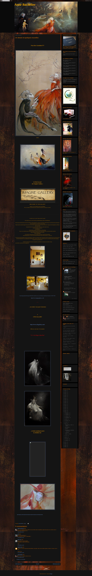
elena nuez (19, 539)
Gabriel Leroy (20, 547)
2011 (65, 442)
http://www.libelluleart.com (69, 261)
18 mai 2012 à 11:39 (21, 545)
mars (66, 437)
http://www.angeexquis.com (68, 263)
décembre (67, 413)
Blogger (51, 573)
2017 (65, 404)
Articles (66, 368)
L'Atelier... (67, 432)
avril (66, 435)
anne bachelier (20, 554)
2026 (65, 390)
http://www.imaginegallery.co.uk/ (37, 298)
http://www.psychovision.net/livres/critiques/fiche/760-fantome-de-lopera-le (69, 226)
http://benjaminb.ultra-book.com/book (68, 304)
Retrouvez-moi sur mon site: (70, 288)
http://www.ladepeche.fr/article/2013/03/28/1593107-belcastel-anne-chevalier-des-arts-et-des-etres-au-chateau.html (69, 215)
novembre (67, 414)
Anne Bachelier (25, 4)
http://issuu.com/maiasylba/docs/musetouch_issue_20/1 (69, 223)
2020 (65, 399)
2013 (65, 410)
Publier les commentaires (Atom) (40, 567)
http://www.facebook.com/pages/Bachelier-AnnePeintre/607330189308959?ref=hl (69, 81)
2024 (65, 393)
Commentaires (67, 369)
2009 (65, 445)
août (66, 419)
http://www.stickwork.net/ (68, 309)
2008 (65, 446)
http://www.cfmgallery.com (68, 256)
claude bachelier (67, 268)
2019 (65, 401)
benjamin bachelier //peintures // (68, 277)
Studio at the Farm (21, 528)
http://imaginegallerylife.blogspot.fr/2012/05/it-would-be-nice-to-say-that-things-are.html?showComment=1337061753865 (37, 295)
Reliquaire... (68, 427)
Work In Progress (71, 292)
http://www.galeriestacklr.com (69, 252)
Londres (66, 428)
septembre (67, 417)
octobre (67, 416)
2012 (65, 411)
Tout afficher (74, 298)
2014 (65, 408)
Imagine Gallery (67, 291)
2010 (65, 443)
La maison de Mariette (68, 287)
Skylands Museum (66, 254)
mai (66, 423)
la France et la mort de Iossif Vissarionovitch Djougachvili (69, 283)
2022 (65, 396)
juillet (67, 420)
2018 (65, 402)
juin (66, 422)
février (67, 438)
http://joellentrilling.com (68, 307)
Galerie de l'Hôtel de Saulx (69, 248)
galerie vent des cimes (68, 246)
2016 (65, 405)
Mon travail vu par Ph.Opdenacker (67, 61)
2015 (65, 407)
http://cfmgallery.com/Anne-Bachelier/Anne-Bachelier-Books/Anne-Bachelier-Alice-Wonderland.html (30, 514)
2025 (65, 392)
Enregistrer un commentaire (21, 559)
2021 (65, 398)
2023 (65, 395)
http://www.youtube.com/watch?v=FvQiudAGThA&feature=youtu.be (69, 212)
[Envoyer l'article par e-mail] (28, 523)
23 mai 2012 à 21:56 (21, 552)
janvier (67, 440)
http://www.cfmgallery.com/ (37, 324)
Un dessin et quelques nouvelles (69, 431)
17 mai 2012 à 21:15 (21, 537)
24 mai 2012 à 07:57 (21, 557)
